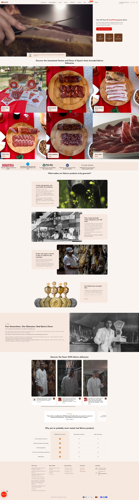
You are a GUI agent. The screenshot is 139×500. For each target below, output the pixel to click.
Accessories (33, 488)
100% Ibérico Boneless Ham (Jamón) (38, 478)
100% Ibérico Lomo (68, 471)
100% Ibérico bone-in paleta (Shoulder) (54, 469)
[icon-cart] (136, 2)
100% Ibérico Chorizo (68, 468)
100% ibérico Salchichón (69, 473)
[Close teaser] (7, 491)
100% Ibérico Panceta (68, 469)
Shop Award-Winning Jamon (104, 29)
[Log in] (134, 2)
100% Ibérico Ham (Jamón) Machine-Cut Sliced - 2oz (38, 472)
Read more (86, 299)
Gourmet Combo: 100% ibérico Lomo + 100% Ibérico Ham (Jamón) (38, 486)
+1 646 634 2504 (102, 469)
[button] (4, 494)
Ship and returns (83, 471)
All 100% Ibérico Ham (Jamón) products (38, 490)
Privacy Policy (82, 468)
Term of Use (82, 469)
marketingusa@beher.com (102, 474)
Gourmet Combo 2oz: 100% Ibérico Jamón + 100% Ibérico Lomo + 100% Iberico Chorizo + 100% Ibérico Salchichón (38, 482)
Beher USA (56, 497)
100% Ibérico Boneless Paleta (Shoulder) (54, 472)
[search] (132, 2)
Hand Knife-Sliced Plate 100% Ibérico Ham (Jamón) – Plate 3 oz (38, 469)
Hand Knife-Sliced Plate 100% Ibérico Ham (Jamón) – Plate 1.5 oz (38, 474)
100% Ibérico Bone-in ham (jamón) (37, 477)
